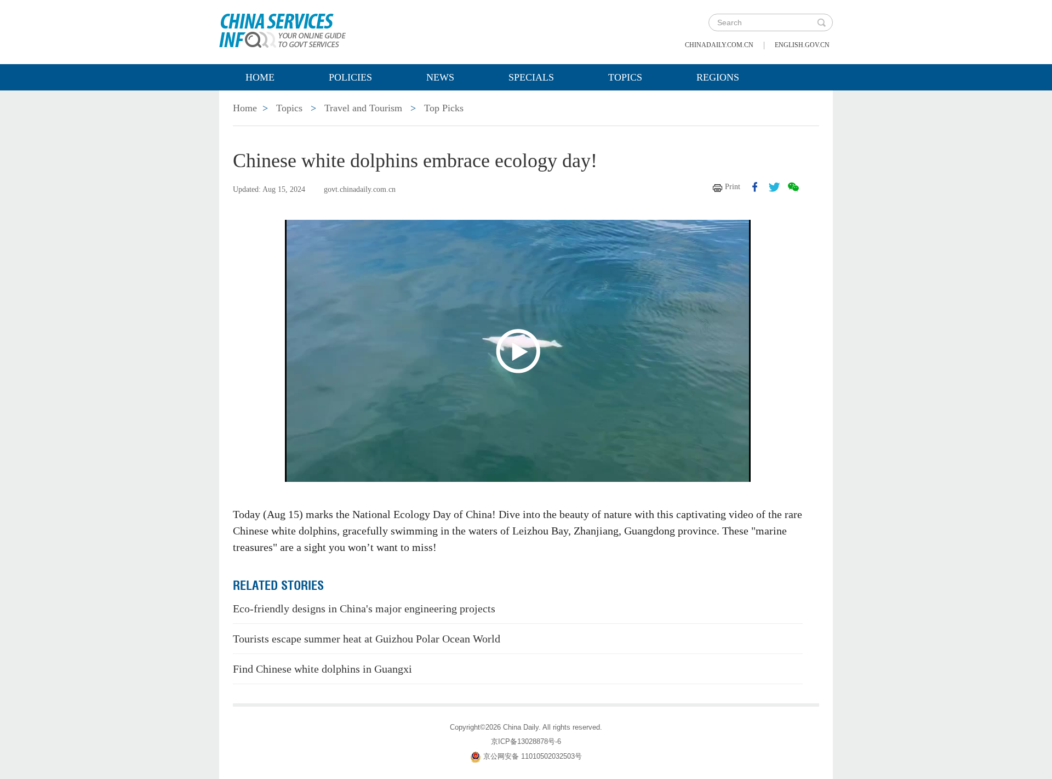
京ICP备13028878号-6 (526, 741)
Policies (350, 77)
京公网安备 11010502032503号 (532, 757)
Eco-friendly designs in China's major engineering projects (364, 608)
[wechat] (793, 186)
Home (260, 77)
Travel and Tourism (363, 108)
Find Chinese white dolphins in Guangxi (322, 669)
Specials (531, 77)
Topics (625, 77)
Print (732, 187)
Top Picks (444, 108)
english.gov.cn (802, 45)
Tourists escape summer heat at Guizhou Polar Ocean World (366, 639)
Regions (717, 77)
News (440, 77)
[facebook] (755, 186)
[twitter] (774, 186)
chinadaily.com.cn (719, 45)
